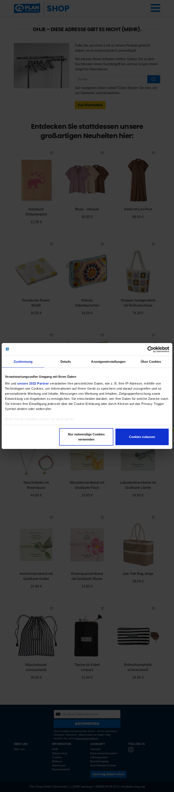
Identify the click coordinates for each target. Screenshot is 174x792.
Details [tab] (65, 361)
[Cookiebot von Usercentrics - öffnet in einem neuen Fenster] (150, 349)
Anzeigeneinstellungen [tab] (108, 361)
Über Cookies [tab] (151, 361)
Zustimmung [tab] (23, 361)
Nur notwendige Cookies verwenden (86, 436)
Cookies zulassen (142, 437)
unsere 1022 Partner (33, 383)
